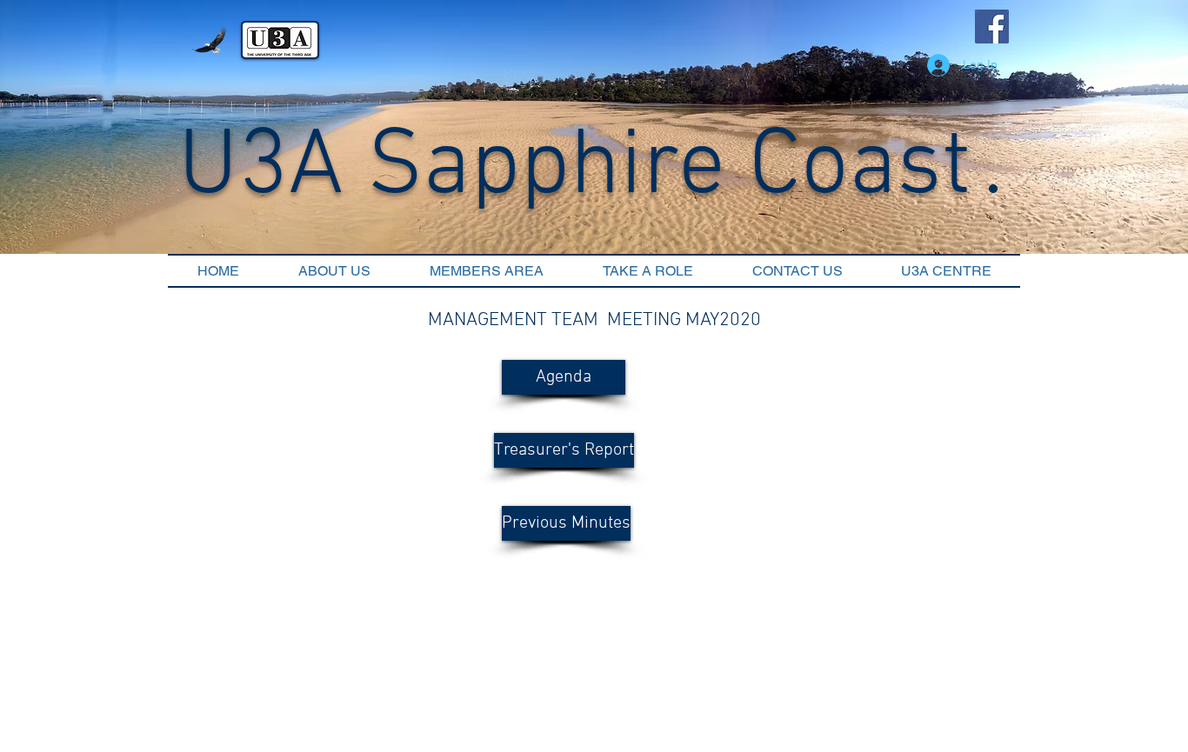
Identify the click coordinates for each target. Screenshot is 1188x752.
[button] (563, 377)
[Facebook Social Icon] (992, 26)
